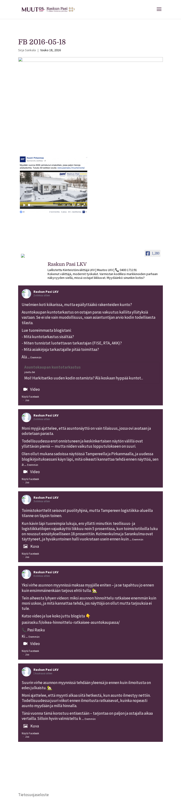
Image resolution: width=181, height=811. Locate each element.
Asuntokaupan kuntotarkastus (52, 367)
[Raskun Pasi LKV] (32, 257)
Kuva (34, 546)
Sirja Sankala (27, 50)
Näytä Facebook (30, 396)
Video (35, 389)
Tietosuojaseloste (33, 794)
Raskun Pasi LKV (45, 291)
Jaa (27, 400)
